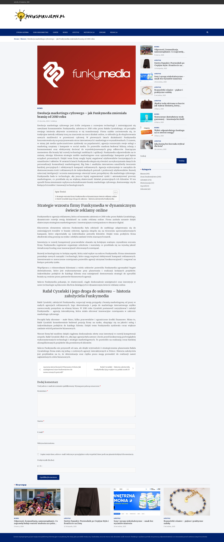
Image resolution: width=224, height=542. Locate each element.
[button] (114, 192)
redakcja (54, 121)
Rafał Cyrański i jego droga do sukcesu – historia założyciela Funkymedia (85, 199)
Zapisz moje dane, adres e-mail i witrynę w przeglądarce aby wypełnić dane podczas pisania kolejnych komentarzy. (87, 454)
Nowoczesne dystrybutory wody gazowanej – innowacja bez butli (169, 118)
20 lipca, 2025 (159, 136)
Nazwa (40, 421)
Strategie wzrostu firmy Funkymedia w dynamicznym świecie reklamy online (86, 196)
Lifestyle (75, 32)
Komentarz (42, 391)
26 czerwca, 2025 (160, 149)
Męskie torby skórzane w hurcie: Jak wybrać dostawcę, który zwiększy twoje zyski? (169, 105)
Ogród (55, 32)
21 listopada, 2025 (160, 68)
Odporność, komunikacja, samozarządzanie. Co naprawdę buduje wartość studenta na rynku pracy (170, 53)
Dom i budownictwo (40, 32)
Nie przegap (21, 484)
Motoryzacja (89, 32)
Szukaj (143, 156)
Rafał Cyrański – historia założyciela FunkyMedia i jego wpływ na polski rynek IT (112, 368)
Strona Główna (22, 32)
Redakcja (113, 32)
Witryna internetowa (45, 443)
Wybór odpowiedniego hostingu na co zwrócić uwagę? (169, 131)
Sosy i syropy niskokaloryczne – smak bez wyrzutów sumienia (169, 77)
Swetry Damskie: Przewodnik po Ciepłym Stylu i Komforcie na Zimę (169, 65)
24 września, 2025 (160, 82)
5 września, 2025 (160, 95)
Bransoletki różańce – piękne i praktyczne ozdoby (168, 91)
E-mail (40, 432)
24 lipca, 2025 (159, 109)
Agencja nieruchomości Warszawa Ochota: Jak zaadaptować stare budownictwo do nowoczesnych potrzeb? (62, 369)
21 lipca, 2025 (159, 122)
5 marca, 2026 (159, 55)
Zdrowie (102, 32)
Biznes (65, 32)
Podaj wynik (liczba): (45, 460)
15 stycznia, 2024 (43, 121)
